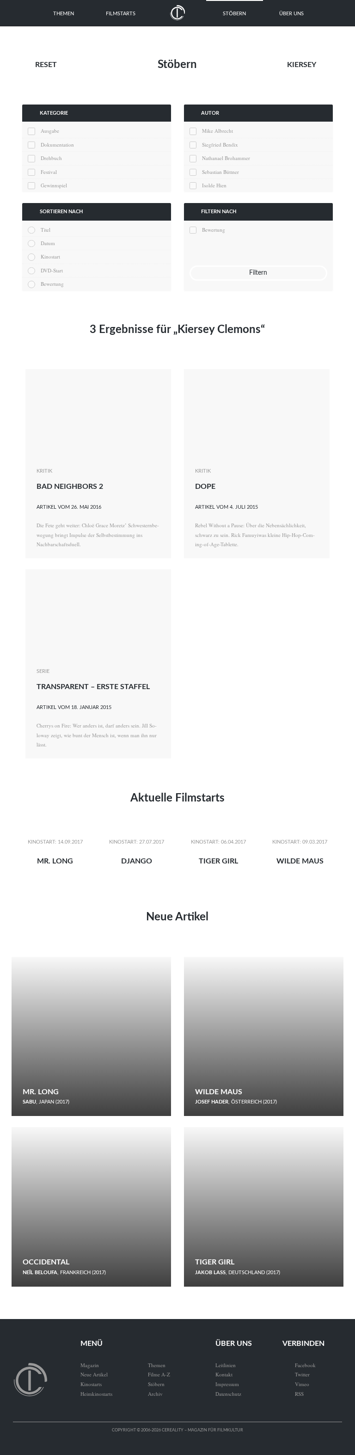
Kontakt (224, 1374)
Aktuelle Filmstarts (177, 798)
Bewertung (52, 283)
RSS (293, 1393)
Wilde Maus (300, 861)
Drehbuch (51, 157)
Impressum (227, 1384)
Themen (63, 13)
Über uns (291, 13)
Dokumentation (57, 144)
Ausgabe (50, 130)
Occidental (46, 1262)
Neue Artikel (177, 917)
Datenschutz (228, 1393)
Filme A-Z (159, 1374)
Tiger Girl (218, 861)
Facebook (299, 1365)
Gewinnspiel (54, 185)
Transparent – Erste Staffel (93, 687)
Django (136, 861)
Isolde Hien (214, 185)
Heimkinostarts (96, 1393)
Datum (48, 243)
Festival (48, 171)
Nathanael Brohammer (226, 157)
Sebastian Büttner (220, 171)
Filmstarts (120, 13)
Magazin (89, 1365)
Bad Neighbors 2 (70, 486)
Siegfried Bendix (220, 144)
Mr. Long (55, 861)
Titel (45, 229)
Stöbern (234, 13)
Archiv (155, 1393)
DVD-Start (51, 270)
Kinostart (50, 256)
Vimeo (295, 1384)
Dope (205, 486)
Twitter (296, 1374)
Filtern (258, 272)
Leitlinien (225, 1365)
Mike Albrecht (217, 130)
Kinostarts (91, 1384)
